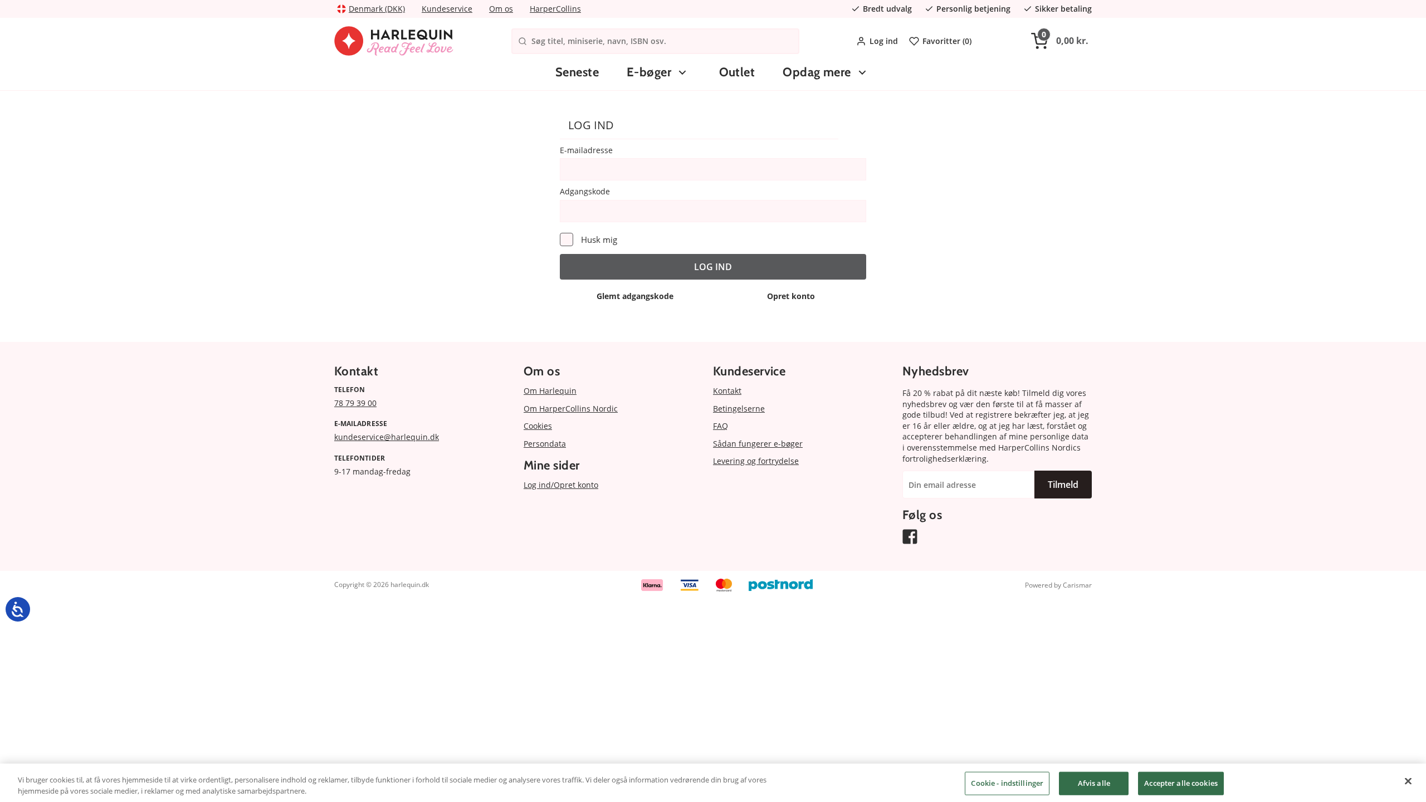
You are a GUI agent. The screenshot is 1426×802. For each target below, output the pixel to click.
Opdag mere (817, 72)
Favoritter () (946, 41)
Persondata (545, 443)
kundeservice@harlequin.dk (386, 437)
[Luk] (1408, 781)
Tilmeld (1063, 484)
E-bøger (649, 72)
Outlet (737, 72)
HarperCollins (555, 8)
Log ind (884, 41)
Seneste (577, 72)
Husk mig (599, 239)
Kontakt (727, 390)
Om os (501, 8)
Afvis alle (1094, 783)
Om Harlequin (550, 390)
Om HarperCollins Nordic (571, 408)
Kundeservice (447, 8)
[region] (713, 783)
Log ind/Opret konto (561, 485)
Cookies (538, 425)
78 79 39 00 (355, 403)
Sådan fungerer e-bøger (758, 443)
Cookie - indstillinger (1007, 783)
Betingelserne (739, 408)
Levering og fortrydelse (756, 461)
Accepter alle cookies (1181, 783)
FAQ (720, 425)
